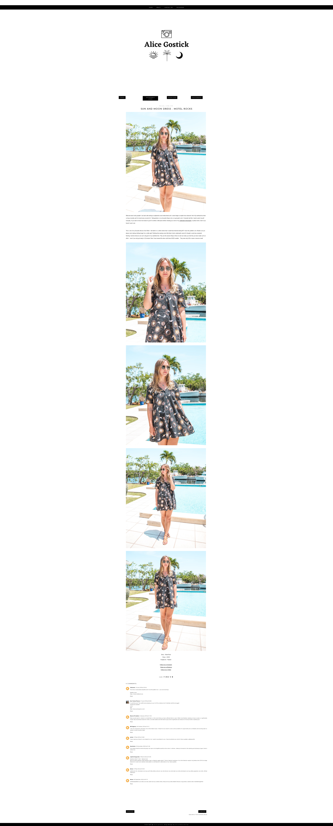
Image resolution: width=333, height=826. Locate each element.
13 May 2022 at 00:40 (139, 768)
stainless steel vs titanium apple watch (154, 760)
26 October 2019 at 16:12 (143, 726)
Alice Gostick (158, 824)
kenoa (131, 768)
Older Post (202, 811)
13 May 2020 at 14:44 (139, 737)
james (131, 737)
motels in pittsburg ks (194, 719)
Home (151, 7)
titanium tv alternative (160, 761)
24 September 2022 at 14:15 (141, 779)
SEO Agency (133, 726)
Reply (131, 696)
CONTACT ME (169, 7)
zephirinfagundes (135, 756)
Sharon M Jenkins (134, 716)
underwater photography (185, 220)
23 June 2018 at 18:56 (141, 687)
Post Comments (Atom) (201, 814)
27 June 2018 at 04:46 (145, 701)
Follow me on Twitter (166, 669)
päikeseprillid (191, 739)
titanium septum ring (188, 760)
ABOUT (158, 7)
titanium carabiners (173, 760)
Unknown (132, 687)
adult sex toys (152, 781)
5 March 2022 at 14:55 (145, 756)
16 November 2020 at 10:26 (143, 746)
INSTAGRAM (180, 7)
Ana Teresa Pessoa (135, 701)
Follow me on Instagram (166, 664)
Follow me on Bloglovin (166, 667)
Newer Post (130, 811)
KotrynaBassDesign (182, 824)
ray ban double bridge (139, 730)
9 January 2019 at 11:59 (145, 716)
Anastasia (132, 746)
